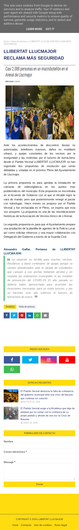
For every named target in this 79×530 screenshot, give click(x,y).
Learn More (34, 29)
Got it (50, 29)
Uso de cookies (43, 525)
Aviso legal (60, 525)
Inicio (6, 41)
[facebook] (12, 360)
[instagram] (48, 360)
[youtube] (67, 360)
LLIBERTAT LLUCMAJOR (50, 519)
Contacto (26, 525)
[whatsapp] (12, 369)
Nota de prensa (19, 41)
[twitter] (30, 360)
